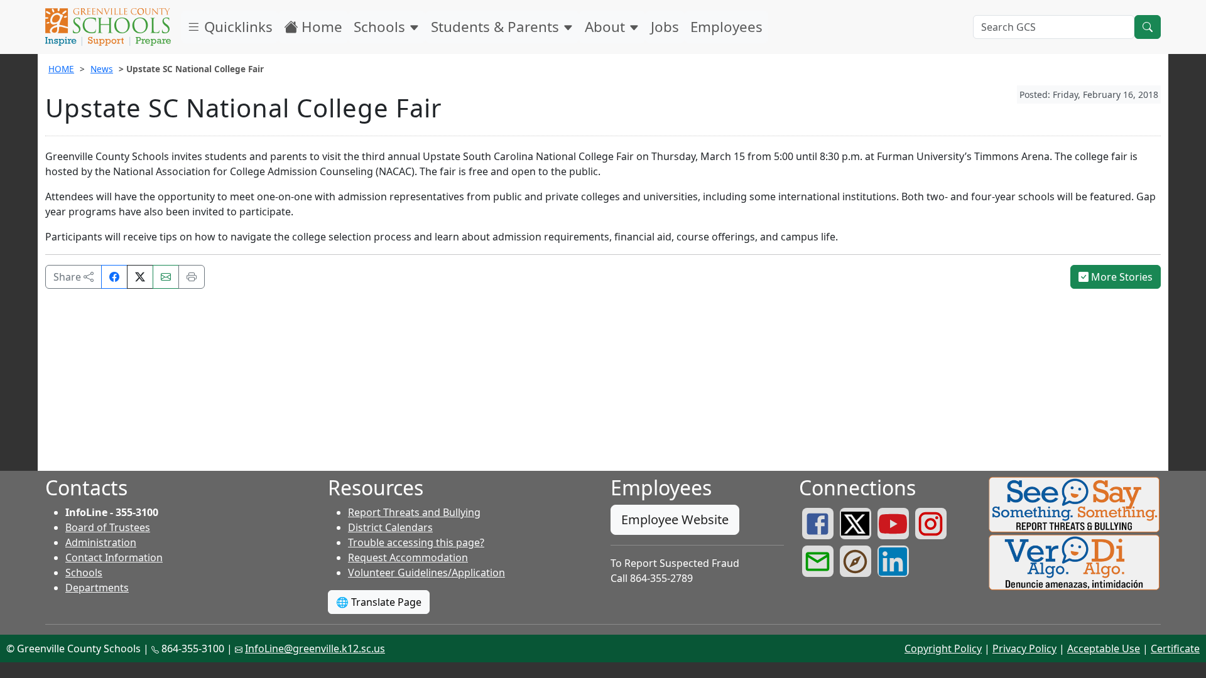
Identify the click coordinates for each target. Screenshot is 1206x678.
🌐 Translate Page (378, 602)
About (607, 26)
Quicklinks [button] (236, 26)
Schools (381, 26)
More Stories (1121, 277)
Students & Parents (497, 26)
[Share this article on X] (140, 277)
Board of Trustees (107, 527)
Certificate (1175, 648)
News (101, 69)
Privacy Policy (1024, 648)
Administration (100, 542)
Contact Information (114, 557)
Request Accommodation (408, 557)
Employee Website (675, 519)
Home (320, 26)
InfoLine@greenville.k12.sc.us (315, 648)
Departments (97, 588)
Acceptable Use (1103, 648)
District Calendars (390, 527)
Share (68, 277)
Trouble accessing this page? (416, 542)
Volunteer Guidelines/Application (426, 572)
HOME (61, 69)
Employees (726, 26)
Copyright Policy (943, 648)
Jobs (665, 26)
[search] (1147, 27)
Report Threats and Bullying (414, 512)
